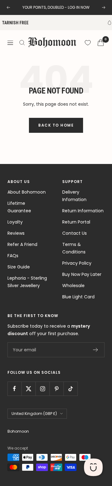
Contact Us (74, 233)
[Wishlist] (88, 43)
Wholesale (73, 285)
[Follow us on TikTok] (70, 389)
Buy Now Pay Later (81, 274)
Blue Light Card (78, 297)
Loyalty (15, 222)
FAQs (12, 256)
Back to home (56, 125)
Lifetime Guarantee (19, 207)
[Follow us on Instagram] (42, 389)
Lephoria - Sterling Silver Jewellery (27, 282)
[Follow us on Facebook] (14, 389)
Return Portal (76, 222)
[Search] (22, 43)
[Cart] (101, 42)
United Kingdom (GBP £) (34, 413)
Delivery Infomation (74, 196)
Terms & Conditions (74, 248)
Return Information (83, 211)
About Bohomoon (26, 192)
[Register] (95, 350)
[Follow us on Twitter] (28, 389)
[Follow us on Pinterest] (56, 389)
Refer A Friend (22, 244)
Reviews (16, 233)
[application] (93, 467)
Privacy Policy (76, 263)
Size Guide (18, 267)
